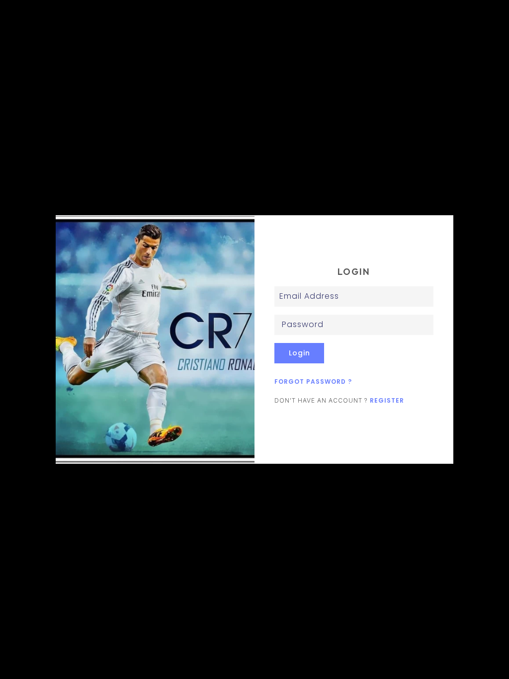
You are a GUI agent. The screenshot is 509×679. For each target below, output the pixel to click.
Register (387, 400)
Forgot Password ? (313, 381)
